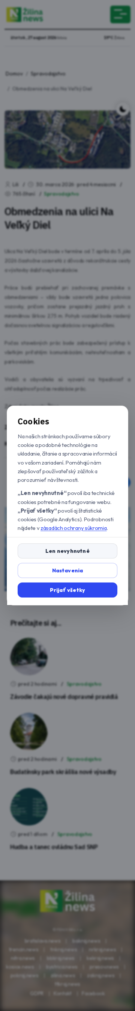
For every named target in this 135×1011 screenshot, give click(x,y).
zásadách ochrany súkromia (73, 527)
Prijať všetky (68, 590)
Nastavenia (67, 570)
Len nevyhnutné (67, 551)
